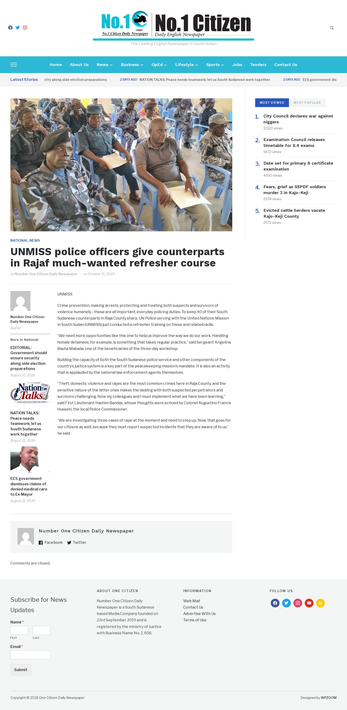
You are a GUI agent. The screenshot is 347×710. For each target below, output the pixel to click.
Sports (213, 64)
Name (17, 622)
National (19, 240)
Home (56, 64)
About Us (79, 64)
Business (130, 64)
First (13, 637)
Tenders (258, 64)
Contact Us (285, 64)
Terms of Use (195, 620)
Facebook (54, 542)
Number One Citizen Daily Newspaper (46, 274)
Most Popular (307, 102)
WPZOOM (329, 698)
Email (16, 646)
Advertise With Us (199, 613)
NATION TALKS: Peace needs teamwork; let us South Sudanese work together (190, 80)
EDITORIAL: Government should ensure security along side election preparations (28, 358)
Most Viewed (272, 102)
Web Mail (191, 601)
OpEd (157, 64)
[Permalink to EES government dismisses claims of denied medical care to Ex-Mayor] (30, 459)
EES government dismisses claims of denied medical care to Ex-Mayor (28, 486)
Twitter (79, 542)
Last (36, 637)
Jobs (237, 64)
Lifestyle (184, 64)
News (102, 64)
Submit (20, 670)
